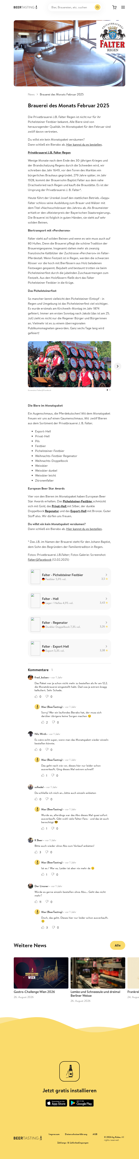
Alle (118, 945)
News (31, 94)
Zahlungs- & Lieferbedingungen (73, 1142)
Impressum (54, 1134)
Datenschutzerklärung (76, 1134)
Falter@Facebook (39, 559)
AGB (95, 1134)
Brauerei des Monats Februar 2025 (62, 94)
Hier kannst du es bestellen (84, 144)
